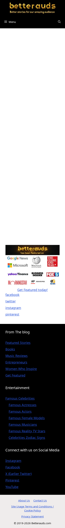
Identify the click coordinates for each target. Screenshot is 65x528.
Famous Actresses (22, 405)
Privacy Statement (32, 516)
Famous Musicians (23, 424)
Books (10, 349)
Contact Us (40, 500)
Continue (12, 238)
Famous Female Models (27, 418)
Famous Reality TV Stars (27, 431)
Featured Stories (18, 342)
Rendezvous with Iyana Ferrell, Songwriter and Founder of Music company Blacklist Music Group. (32, 165)
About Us (24, 500)
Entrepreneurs (16, 362)
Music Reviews (16, 356)
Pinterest (12, 480)
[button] (59, 21)
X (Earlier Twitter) (18, 474)
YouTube (11, 487)
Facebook (12, 467)
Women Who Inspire (21, 369)
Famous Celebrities (20, 398)
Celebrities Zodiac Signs (27, 437)
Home (10, 36)
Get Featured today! (32, 290)
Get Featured (15, 375)
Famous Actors (20, 411)
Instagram (13, 460)
